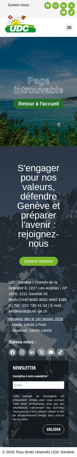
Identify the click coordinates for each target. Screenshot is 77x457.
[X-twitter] (71, 5)
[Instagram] (55, 5)
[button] (69, 27)
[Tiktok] (71, 12)
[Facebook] (47, 5)
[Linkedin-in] (63, 5)
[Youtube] (63, 12)
